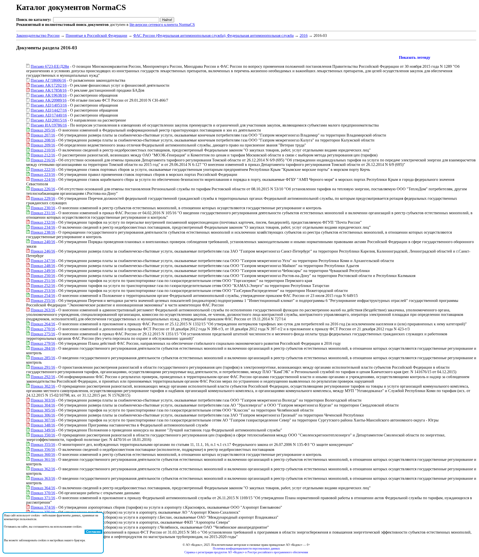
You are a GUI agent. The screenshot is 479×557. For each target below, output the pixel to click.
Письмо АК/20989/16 (49, 100)
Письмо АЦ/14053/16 (49, 105)
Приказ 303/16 (43, 400)
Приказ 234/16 (43, 227)
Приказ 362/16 (43, 469)
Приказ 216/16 (43, 160)
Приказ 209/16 (43, 145)
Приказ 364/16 (43, 488)
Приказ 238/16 (43, 232)
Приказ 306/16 (43, 415)
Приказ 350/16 (43, 435)
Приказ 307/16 (43, 420)
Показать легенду (414, 57)
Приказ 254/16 (43, 295)
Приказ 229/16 (43, 198)
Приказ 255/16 (43, 300)
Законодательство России (38, 35)
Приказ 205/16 (43, 130)
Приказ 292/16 (43, 377)
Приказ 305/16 (43, 410)
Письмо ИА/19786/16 (49, 125)
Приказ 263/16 (43, 310)
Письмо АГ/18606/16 (48, 80)
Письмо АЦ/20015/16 (49, 120)
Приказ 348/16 (43, 425)
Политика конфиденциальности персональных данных (246, 548)
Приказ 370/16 (43, 493)
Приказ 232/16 (43, 222)
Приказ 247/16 (43, 261)
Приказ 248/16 (43, 266)
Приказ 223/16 (43, 174)
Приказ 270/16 (43, 329)
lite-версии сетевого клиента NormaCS (162, 24)
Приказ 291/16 (43, 367)
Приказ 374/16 (43, 507)
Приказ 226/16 (43, 189)
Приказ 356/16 (43, 449)
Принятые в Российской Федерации (96, 35)
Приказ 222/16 (43, 169)
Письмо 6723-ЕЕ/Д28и (50, 66)
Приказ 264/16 (43, 324)
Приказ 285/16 (43, 358)
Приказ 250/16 (43, 276)
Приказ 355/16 (43, 444)
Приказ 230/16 (43, 208)
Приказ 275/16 (43, 334)
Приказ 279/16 (43, 343)
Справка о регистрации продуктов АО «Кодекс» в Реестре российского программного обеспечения (246, 552)
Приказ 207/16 (43, 135)
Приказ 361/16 (43, 459)
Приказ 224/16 (43, 179)
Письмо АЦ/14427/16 (49, 110)
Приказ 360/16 (43, 454)
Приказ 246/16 (43, 251)
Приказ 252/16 (43, 285)
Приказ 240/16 (43, 242)
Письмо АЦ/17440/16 (49, 115)
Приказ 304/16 (43, 405)
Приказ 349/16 (43, 430)
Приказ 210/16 (43, 150)
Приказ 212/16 (43, 155)
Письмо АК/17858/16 (49, 90)
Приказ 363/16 (43, 478)
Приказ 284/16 (43, 348)
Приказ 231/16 (43, 213)
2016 (304, 35)
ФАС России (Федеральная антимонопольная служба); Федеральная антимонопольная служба (213, 35)
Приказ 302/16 (43, 386)
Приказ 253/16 (43, 290)
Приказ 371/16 (43, 498)
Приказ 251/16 (43, 280)
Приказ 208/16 (43, 140)
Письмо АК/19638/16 (49, 95)
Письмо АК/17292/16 (49, 85)
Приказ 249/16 (43, 271)
